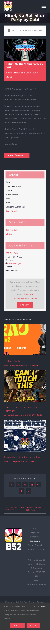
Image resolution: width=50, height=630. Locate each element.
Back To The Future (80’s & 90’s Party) (35, 508)
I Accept (25, 305)
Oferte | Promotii (35, 545)
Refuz (33, 625)
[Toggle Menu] (44, 6)
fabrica (9, 234)
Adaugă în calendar (17, 155)
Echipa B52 (35, 537)
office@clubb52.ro (36, 584)
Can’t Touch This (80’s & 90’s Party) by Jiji (15, 508)
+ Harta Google (14, 263)
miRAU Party (12, 361)
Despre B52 (35, 533)
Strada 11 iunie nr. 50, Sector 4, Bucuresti (36, 564)
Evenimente (35, 541)
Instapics (31, 549)
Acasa (35, 528)
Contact (41, 549)
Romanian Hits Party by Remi (23, 457)
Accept (17, 625)
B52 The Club (12, 211)
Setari (42, 606)
